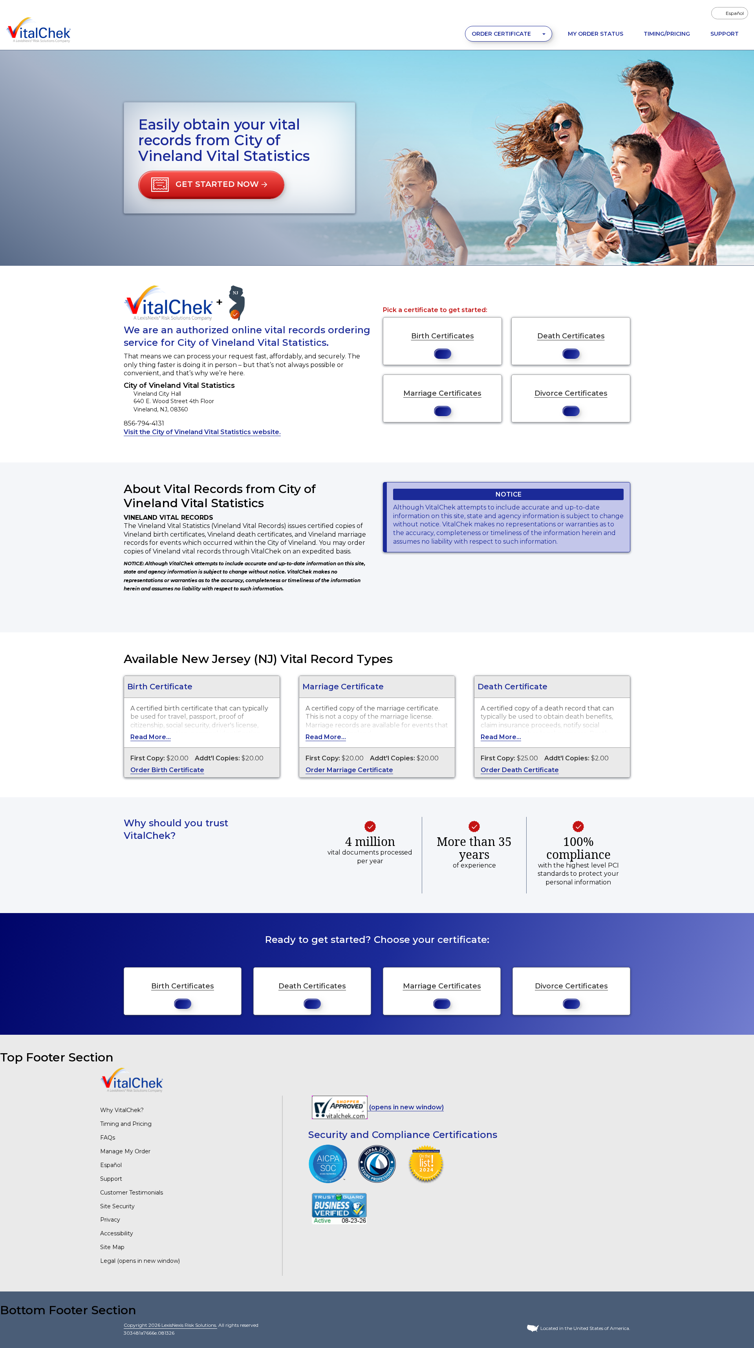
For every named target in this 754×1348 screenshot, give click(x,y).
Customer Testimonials (131, 1192)
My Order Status (595, 33)
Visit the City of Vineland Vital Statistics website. (202, 432)
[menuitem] (729, 13)
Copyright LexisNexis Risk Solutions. (170, 1325)
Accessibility (116, 1233)
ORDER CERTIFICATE (502, 33)
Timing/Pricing (667, 33)
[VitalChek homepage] (131, 1080)
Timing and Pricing (126, 1123)
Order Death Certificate (520, 770)
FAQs (107, 1137)
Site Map (112, 1247)
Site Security (117, 1206)
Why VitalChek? (122, 1110)
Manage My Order (125, 1151)
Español (111, 1165)
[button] (211, 185)
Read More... (150, 737)
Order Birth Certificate (167, 770)
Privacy (110, 1219)
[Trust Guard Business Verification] (339, 1208)
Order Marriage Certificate (349, 770)
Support (724, 33)
